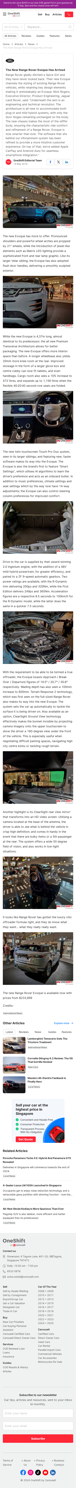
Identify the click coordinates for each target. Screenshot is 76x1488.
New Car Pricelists (13, 1321)
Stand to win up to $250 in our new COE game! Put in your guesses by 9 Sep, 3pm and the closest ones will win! (38, 4)
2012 (41, 1299)
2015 (50, 1303)
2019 (50, 1311)
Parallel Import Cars (49, 1349)
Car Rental (44, 1345)
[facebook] (50, 162)
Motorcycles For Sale (50, 1361)
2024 (41, 1323)
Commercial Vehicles (50, 1353)
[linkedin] (66, 162)
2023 (50, 1319)
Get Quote (26, 1139)
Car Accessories (47, 1357)
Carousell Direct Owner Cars (19, 1337)
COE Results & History (15, 1367)
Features (55, 35)
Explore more (61, 1023)
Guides (40, 35)
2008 (41, 1291)
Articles (18, 44)
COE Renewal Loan (14, 1348)
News (68, 35)
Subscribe (38, 1438)
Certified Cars (46, 1333)
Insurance (8, 1356)
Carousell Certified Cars (16, 1333)
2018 (41, 1311)
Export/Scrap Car (13, 1299)
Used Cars (44, 1341)
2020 (41, 1315)
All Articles (11, 27)
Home (6, 44)
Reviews (26, 35)
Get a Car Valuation (14, 1303)
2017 (50, 1307)
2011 (50, 1295)
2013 (50, 1299)
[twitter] (58, 162)
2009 (50, 1291)
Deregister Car (11, 1307)
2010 (41, 1295)
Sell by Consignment (15, 1295)
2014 (41, 1303)
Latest (9, 1031)
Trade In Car (10, 1311)
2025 (50, 1323)
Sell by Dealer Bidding (15, 1291)
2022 (41, 1319)
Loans (6, 1352)
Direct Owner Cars (48, 1337)
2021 (50, 1315)
